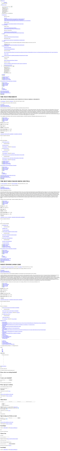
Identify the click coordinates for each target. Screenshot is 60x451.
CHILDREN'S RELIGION (4, 299)
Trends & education (7, 55)
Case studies (12, 55)
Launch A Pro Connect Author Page (52, 52)
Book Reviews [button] (4, 14)
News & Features (5, 9)
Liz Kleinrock (10, 312)
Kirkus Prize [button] (4, 325)
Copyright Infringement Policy (6, 336)
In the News (10, 32)
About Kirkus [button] (4, 332)
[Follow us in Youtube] (2, 351)
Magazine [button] (3, 327)
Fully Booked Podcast (20, 32)
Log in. (9, 410)
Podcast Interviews (5, 11)
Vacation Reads (21, 23)
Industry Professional (5, 405)
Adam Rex (11, 101)
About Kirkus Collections (14, 60)
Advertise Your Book (44, 52)
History (23, 19)
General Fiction (6, 27)
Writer (3, 404)
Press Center (13, 333)
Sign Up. (10, 445)
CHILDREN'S (4, 89)
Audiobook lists (12, 23)
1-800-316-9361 (5, 427)
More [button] (3, 56)
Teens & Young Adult (24, 20)
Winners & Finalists (7, 36)
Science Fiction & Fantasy (8, 19)
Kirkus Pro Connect (14, 331)
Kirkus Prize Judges (18, 326)
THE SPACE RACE (5, 145)
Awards (16, 324)
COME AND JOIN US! (6, 317)
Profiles (10, 324)
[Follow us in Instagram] (2, 350)
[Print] (3, 121)
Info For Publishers (18, 333)
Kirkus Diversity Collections (6, 331)
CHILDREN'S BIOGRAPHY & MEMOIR (18, 217)
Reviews (3, 88)
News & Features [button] (4, 24)
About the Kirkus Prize (13, 36)
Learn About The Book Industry (41, 329)
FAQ (10, 333)
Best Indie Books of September (11, 165)
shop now (1, 91)
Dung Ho (18, 312)
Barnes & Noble (5, 92)
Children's (29, 20)
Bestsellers (5, 23)
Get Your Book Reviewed (17, 52)
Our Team (5, 333)
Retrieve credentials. (9, 395)
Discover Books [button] (4, 322)
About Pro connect (17, 63)
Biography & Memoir (18, 19)
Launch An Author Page (23, 63)
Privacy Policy (4, 334)
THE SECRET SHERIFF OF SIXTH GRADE (9, 234)
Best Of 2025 (17, 23)
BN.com (9, 92)
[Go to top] (2, 353)
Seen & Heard (19, 324)
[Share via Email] (5, 85)
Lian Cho (13, 153)
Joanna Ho (5, 312)
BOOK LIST (5, 165)
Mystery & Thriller (14, 28)
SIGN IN (5, 2)
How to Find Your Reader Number (12, 438)
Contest (8, 333)
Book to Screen (6, 32)
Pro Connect (4, 12)
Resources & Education (7, 47)
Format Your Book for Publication (26, 52)
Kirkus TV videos (28, 324)
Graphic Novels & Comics (17, 20)
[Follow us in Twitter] (2, 349)
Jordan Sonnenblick (4, 183)
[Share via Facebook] (5, 83)
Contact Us (4, 340)
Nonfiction (13, 19)
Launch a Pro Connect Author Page (31, 329)
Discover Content (6, 63)
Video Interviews (5, 10)
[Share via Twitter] (5, 84)
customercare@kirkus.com (13, 427)
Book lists (8, 23)
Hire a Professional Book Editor (7, 329)
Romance (18, 28)
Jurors (18, 36)
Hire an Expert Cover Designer (36, 52)
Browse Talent (11, 63)
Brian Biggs (13, 159)
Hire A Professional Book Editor (9, 52)
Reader (3, 403)
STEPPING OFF (4, 228)
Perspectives (13, 324)
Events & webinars (25, 55)
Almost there (2, 389)
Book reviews (4, 7)
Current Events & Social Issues (8, 20)
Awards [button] (3, 33)
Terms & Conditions (5, 335)
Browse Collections (7, 60)
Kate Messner (3, 101)
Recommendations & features (18, 55)
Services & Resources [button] (5, 45)
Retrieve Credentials (12, 443)
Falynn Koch (14, 146)
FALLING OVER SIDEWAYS (7, 241)
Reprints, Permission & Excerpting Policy (5, 338)
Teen (12, 27)
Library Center (6, 53)
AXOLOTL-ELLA (5, 151)
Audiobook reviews (5, 8)
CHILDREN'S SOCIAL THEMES (5, 217)
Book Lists (7, 324)
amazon (1, 92)
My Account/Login (19, 331)
